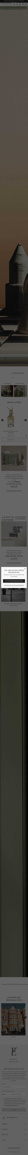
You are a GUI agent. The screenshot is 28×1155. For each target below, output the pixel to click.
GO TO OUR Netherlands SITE (14, 581)
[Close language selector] (25, 569)
